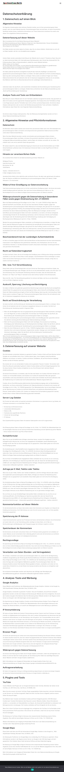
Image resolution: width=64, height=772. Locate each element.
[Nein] (62, 768)
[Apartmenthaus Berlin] (12, 3)
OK (32, 769)
